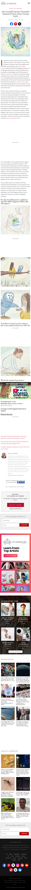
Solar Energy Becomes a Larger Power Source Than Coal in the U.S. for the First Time (8, 723)
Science (14, 858)
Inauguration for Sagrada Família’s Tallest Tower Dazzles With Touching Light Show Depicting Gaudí (22, 772)
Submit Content (21, 880)
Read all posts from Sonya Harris (15, 475)
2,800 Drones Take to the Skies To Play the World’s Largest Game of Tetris (22, 793)
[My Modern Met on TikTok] (11, 870)
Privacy (24, 882)
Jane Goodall (8, 74)
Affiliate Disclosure (17, 882)
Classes (23, 856)
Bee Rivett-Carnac (20, 82)
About (5, 880)
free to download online (12, 118)
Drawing (19, 8)
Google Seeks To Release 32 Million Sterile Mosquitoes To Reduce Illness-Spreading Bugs (7, 794)
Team (16, 880)
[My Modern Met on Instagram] (18, 865)
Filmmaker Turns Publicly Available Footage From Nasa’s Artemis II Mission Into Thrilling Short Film (23, 680)
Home (10, 8)
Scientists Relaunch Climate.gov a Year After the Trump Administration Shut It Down (7, 701)
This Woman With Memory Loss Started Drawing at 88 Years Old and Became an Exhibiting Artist (22, 701)
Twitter (14, 401)
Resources (17, 856)
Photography (16, 854)
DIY (8, 856)
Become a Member (15, 505)
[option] (8, 582)
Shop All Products (15, 651)
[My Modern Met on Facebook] (4, 865)
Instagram (20, 403)
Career (12, 856)
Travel (25, 858)
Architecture (24, 854)
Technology (20, 858)
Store (19, 860)
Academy (14, 860)
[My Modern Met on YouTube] (26, 865)
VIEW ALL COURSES (10, 555)
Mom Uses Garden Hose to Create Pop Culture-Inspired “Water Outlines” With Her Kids (8, 771)
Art (14, 8)
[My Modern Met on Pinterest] (9, 865)
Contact (5, 882)
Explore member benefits (16, 508)
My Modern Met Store (9, 601)
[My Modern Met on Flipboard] (22, 865)
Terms (14, 884)
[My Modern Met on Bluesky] (20, 870)
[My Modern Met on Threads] (15, 870)
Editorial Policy (11, 880)
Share (21, 482)
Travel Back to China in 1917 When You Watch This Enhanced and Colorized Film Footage (22, 723)
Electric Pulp (22, 887)
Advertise (10, 882)
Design (10, 854)
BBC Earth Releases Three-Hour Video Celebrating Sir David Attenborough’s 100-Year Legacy (7, 816)
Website (13, 403)
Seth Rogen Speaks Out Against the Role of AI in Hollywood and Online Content (22, 815)
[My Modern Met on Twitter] (13, 865)
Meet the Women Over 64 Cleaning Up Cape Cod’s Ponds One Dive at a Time (8, 679)
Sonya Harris (12, 20)
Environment (8, 858)
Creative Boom (7, 405)
